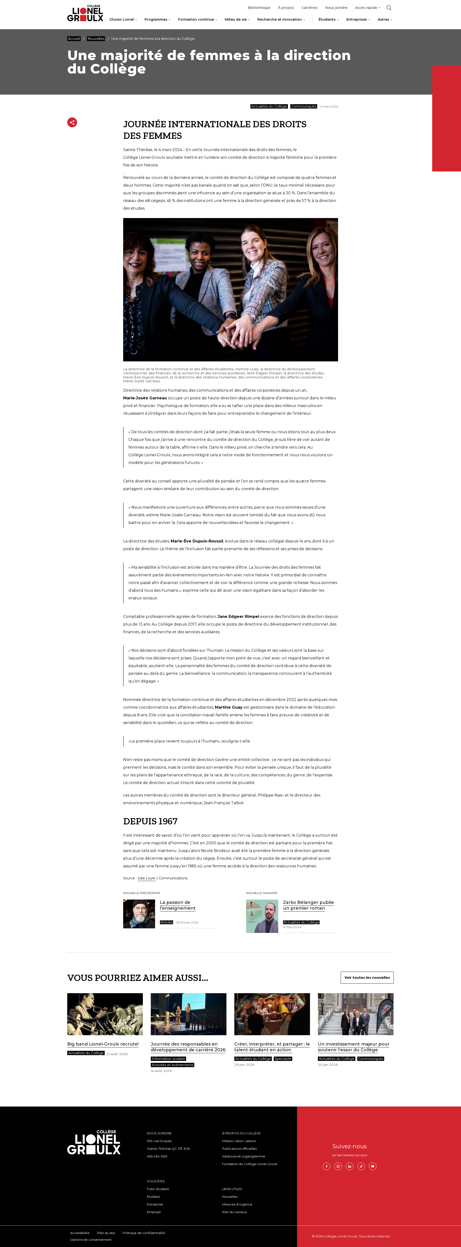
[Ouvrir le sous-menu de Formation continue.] (216, 23)
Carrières (309, 8)
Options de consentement (91, 1239)
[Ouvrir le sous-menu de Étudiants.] (338, 23)
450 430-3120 (157, 1156)
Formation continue (196, 19)
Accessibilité (80, 1233)
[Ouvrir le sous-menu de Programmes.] (169, 23)
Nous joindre (336, 8)
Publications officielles (239, 1148)
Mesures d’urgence (237, 1204)
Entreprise (155, 1204)
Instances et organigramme (243, 1156)
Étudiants (327, 19)
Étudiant (153, 1196)
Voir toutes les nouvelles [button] (367, 977)
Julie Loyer (147, 878)
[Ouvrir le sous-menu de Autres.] (391, 23)
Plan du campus (234, 1212)
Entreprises (356, 19)
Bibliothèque (259, 8)
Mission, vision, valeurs (239, 1141)
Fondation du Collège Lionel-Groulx (250, 1164)
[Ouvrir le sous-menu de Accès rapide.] (379, 7)
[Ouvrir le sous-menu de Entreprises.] (369, 23)
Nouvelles (229, 1196)
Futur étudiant (158, 1189)
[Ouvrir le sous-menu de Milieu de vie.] (249, 23)
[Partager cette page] (72, 122)
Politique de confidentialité (144, 1233)
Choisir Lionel (121, 19)
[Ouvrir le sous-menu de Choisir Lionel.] (136, 23)
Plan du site (106, 1233)
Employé (154, 1212)
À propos (286, 8)
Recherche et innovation (279, 19)
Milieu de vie (236, 19)
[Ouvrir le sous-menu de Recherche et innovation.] (304, 23)
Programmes (156, 19)
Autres (383, 19)
